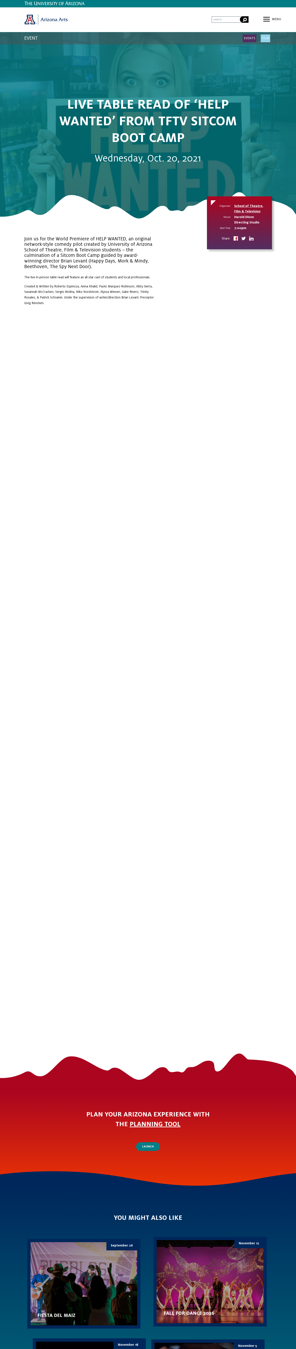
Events (249, 38)
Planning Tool (155, 1124)
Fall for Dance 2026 (210, 1281)
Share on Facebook (236, 239)
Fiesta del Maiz (84, 1283)
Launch (148, 1146)
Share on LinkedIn (251, 239)
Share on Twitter (243, 239)
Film (265, 38)
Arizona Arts (46, 19)
